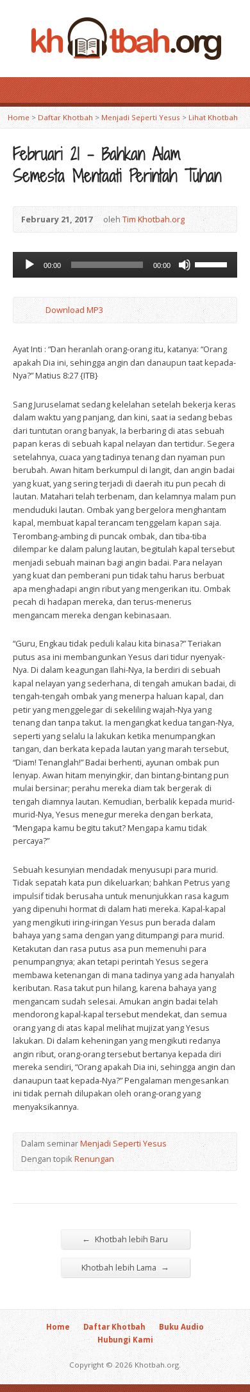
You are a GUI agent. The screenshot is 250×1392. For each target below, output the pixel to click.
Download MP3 (74, 310)
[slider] (213, 263)
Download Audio (35, 310)
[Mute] (184, 264)
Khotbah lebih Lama (125, 1267)
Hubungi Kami (125, 1339)
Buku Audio (181, 1327)
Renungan (94, 1158)
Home (18, 117)
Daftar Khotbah (65, 117)
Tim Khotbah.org (153, 219)
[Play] (29, 264)
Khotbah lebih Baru (125, 1239)
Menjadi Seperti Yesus (140, 117)
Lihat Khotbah (213, 117)
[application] (125, 265)
